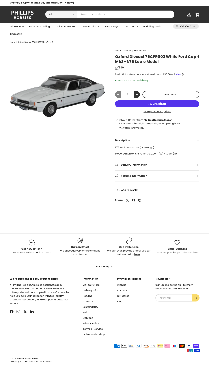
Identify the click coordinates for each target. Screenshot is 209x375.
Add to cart (170, 94)
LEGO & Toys (111, 26)
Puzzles (130, 26)
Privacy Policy (91, 323)
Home (12, 42)
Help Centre (43, 252)
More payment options (157, 111)
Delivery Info (90, 290)
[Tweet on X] (127, 200)
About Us (88, 301)
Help (85, 312)
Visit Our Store (91, 285)
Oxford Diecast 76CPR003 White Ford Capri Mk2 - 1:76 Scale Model (36, 42)
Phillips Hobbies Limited (27, 358)
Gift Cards (123, 296)
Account (122, 290)
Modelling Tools (152, 26)
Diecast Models (66, 26)
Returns (87, 296)
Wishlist (121, 285)
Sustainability (90, 307)
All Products (17, 26)
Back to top (103, 266)
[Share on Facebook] (134, 200)
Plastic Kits (89, 26)
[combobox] (109, 14)
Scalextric (16, 34)
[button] (197, 14)
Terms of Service (93, 329)
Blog (119, 301)
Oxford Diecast (123, 50)
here (137, 254)
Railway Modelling (39, 26)
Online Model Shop (94, 334)
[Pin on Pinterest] (140, 200)
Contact (88, 318)
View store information (131, 127)
